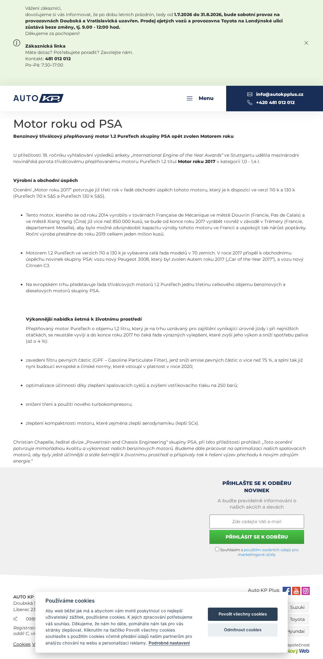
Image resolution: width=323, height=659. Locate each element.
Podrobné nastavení (169, 642)
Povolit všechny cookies (243, 613)
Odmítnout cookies (242, 629)
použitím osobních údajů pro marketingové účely (268, 552)
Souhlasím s (259, 552)
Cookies (22, 644)
